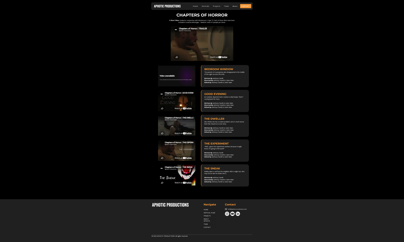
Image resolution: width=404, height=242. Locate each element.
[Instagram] (227, 214)
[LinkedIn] (238, 214)
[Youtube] (232, 214)
